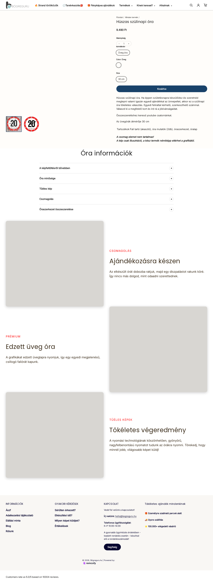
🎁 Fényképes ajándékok (101, 5)
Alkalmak (164, 5)
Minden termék (131, 17)
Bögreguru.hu (96, 560)
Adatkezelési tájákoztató (19, 515)
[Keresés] (191, 5)
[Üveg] (118, 65)
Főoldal (119, 17)
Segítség (112, 547)
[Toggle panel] (171, 168)
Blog (8, 526)
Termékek (125, 5)
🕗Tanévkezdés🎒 (73, 5)
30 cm (121, 79)
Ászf (8, 510)
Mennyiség (121, 38)
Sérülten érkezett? (65, 510)
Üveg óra (123, 52)
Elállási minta (13, 520)
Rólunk (10, 531)
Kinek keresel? (145, 5)
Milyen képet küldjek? (67, 520)
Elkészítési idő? (63, 515)
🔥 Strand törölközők (46, 5)
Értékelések (61, 526)
